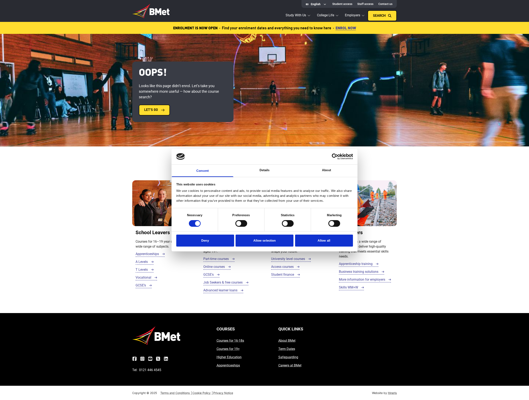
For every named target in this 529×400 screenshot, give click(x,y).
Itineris (392, 393)
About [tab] (326, 170)
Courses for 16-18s (230, 341)
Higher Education (229, 357)
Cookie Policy (202, 393)
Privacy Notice (223, 393)
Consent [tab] (202, 170)
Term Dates (286, 349)
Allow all (324, 240)
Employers (352, 15)
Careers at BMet (289, 365)
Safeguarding (288, 357)
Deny (205, 240)
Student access (342, 4)
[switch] (241, 223)
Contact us (385, 4)
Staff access (365, 4)
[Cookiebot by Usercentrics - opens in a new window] (335, 156)
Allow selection (264, 240)
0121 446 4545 (150, 370)
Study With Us (296, 15)
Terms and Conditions (176, 393)
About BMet (286, 341)
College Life (325, 15)
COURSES (226, 328)
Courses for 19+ (228, 349)
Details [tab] (265, 170)
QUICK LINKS (290, 328)
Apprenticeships (228, 365)
